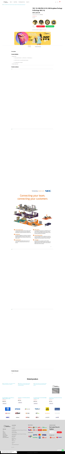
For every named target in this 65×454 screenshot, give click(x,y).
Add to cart (40, 26)
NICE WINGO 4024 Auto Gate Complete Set (7, 451)
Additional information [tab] (38, 46)
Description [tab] (29, 46)
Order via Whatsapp (50, 26)
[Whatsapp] (63, 450)
